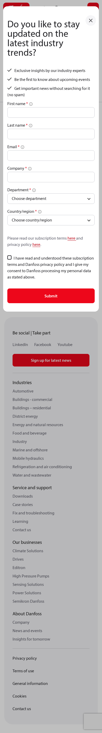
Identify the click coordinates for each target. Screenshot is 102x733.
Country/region (22, 211)
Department (19, 189)
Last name (17, 125)
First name (17, 103)
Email (13, 146)
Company (17, 168)
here (71, 238)
